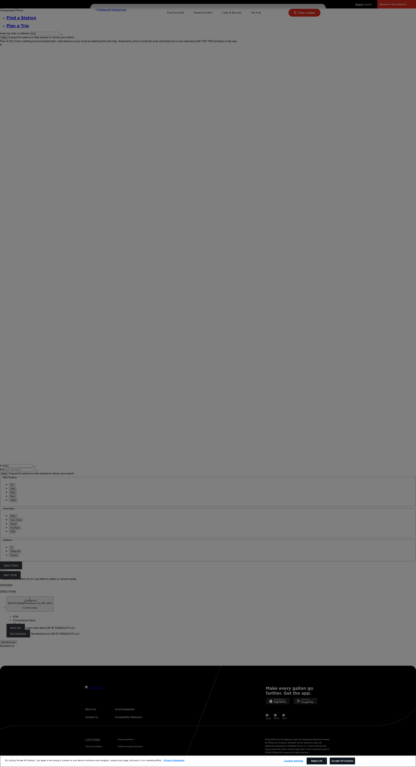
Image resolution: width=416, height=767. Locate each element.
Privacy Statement (174, 760)
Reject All (316, 761)
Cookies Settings (293, 761)
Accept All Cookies (342, 761)
